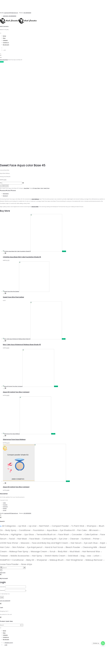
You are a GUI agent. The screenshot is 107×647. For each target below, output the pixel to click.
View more (2, 572)
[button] (4, 253)
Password (2, 590)
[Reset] (25, 567)
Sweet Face (46, 188)
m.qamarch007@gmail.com (11, 13)
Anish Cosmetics (4, 26)
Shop (4, 38)
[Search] (3, 48)
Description (6, 193)
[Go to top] (0, 515)
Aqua (35, 188)
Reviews (5, 196)
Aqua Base (5, 59)
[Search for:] (10, 625)
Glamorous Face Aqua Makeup (14, 439)
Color (41, 188)
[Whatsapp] (103, 643)
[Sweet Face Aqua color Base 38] (0, 55)
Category (5, 40)
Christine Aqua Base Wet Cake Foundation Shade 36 (22, 257)
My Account (6, 44)
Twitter (9, 190)
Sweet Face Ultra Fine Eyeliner (13, 297)
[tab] (55, 194)
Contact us (6, 42)
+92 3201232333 (27, 13)
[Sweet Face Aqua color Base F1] (0, 57)
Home (4, 36)
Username (2, 587)
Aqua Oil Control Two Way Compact (16, 392)
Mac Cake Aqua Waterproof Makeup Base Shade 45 (22, 344)
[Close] (0, 517)
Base (38, 188)
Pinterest (13, 190)
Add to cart (5, 186)
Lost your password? (5, 600)
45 (33, 188)
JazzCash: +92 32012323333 (9, 16)
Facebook (3, 190)
